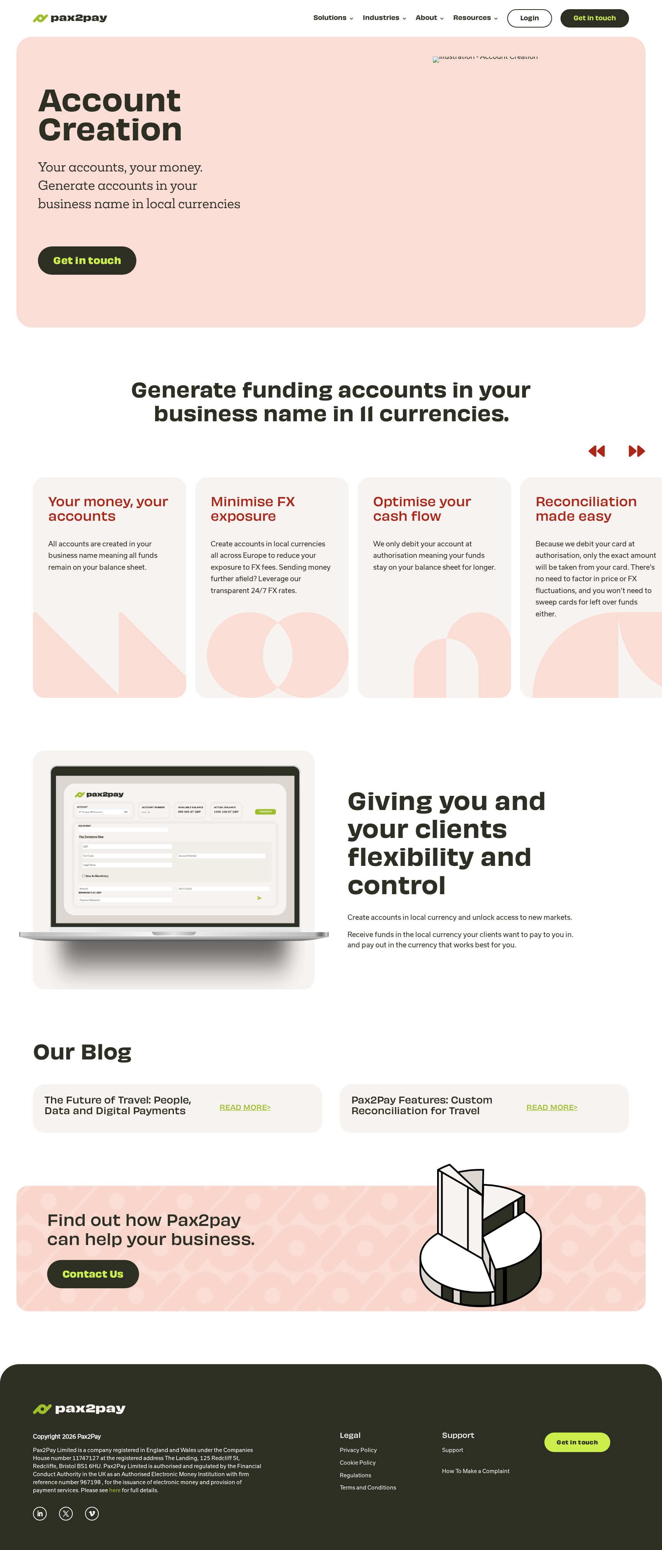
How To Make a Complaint (476, 1471)
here (115, 1490)
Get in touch (87, 261)
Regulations (355, 1475)
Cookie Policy (358, 1463)
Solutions (330, 18)
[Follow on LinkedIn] (40, 1514)
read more (243, 1108)
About (426, 18)
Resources (472, 18)
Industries (381, 18)
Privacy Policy (358, 1450)
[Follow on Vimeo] (92, 1514)
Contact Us (93, 1275)
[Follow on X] (66, 1514)
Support (452, 1450)
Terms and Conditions (368, 1488)
